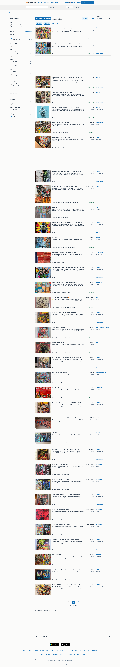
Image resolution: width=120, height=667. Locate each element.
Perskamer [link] (55, 654)
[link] (31, 2)
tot (20, 24)
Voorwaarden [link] (46, 2)
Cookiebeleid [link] (82, 650)
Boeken (38, 23)
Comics (45, 23)
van (11, 24)
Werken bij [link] (47, 654)
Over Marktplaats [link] (39, 654)
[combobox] (37, 7)
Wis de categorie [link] (28, 31)
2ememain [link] (76, 654)
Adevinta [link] (62, 654)
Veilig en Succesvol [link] (44, 650)
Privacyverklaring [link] (73, 650)
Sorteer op (98, 16)
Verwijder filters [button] (54, 23)
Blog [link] (24, 650)
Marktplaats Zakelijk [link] (33, 650)
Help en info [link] (39, 2)
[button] (72, 2)
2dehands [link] (69, 654)
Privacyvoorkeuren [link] (92, 650)
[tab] (85, 18)
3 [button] (76, 602)
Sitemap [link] (83, 654)
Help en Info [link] (55, 650)
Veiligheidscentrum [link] (54, 2)
